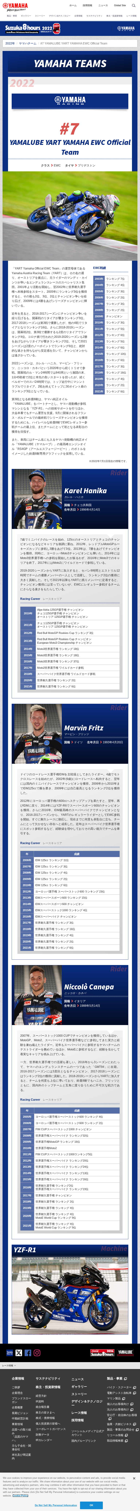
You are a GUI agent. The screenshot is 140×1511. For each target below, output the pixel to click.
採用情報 (87, 5)
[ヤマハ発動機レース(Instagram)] (37, 1352)
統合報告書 (42, 1406)
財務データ (42, 1434)
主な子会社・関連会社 (21, 1447)
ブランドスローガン (21, 1400)
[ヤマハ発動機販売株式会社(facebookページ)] (28, 1352)
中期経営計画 (20, 1418)
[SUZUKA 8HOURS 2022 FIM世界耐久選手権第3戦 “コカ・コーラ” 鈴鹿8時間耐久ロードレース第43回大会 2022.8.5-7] (32, 28)
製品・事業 (12, 16)
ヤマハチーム (27, 43)
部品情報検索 (115, 1440)
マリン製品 (114, 1398)
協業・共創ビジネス (119, 1424)
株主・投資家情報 (114, 16)
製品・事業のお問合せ (120, 1429)
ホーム (73, 5)
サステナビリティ (94, 16)
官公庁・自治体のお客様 (122, 1415)
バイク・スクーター (119, 1387)
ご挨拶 (16, 1387)
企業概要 (17, 1407)
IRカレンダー (44, 1440)
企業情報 (78, 16)
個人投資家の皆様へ (48, 1423)
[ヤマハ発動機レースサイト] (126, 28)
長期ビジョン (20, 1413)
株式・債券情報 (45, 1417)
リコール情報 (115, 1435)
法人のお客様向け (118, 1409)
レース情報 (132, 16)
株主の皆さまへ (45, 1412)
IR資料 (40, 1401)
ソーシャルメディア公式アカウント (87, 1433)
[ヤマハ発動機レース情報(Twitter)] (18, 1352)
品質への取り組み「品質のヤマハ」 (21, 1435)
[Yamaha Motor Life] (9, 1352)
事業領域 (17, 1424)
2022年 (10, 43)
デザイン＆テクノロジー (86, 1403)
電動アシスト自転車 (119, 1392)
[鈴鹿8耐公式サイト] (102, 1352)
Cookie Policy (20, 1495)
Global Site (120, 5)
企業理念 (17, 1392)
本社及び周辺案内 (21, 1456)
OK (91, 1505)
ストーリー (40, 16)
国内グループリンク (83, 1440)
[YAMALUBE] (125, 1352)
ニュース (103, 5)
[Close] (134, 1478)
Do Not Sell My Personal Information (56, 1505)
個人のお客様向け (118, 1403)
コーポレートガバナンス (51, 1428)
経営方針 (41, 1395)
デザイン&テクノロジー (59, 16)
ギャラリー (26, 16)
